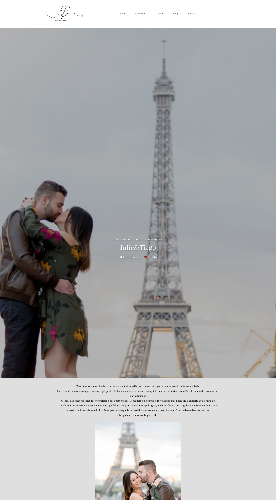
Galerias (159, 13)
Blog (175, 13)
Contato (191, 13)
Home (123, 13)
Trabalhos (140, 13)
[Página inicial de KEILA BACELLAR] (64, 14)
